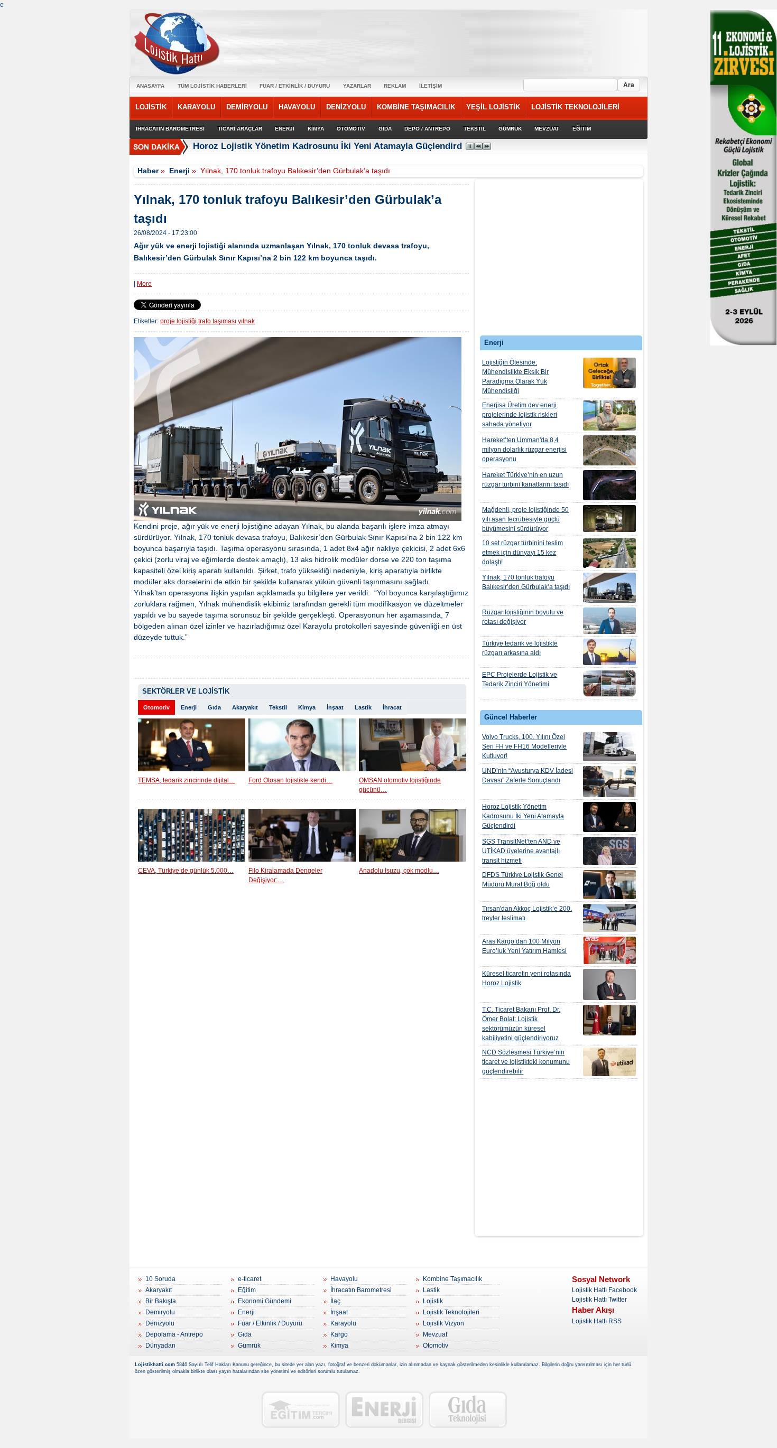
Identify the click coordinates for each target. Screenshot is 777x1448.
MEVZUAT (546, 129)
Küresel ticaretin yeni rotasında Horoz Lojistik (526, 978)
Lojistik (433, 1301)
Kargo (339, 1334)
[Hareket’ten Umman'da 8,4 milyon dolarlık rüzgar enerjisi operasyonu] (609, 450)
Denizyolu (159, 1323)
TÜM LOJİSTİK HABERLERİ (212, 86)
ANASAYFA (150, 86)
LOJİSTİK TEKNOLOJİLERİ (575, 107)
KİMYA (316, 129)
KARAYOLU (196, 107)
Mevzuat (435, 1334)
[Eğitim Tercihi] (301, 1409)
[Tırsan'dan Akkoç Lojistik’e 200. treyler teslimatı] (609, 918)
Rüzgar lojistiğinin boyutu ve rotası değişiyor (522, 617)
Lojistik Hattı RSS (597, 1321)
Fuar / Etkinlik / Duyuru (270, 1323)
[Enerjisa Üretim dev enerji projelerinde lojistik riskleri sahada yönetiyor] (609, 415)
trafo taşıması (217, 321)
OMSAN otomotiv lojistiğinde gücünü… (400, 785)
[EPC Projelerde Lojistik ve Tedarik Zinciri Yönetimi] (609, 683)
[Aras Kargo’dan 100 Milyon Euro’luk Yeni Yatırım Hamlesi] (609, 950)
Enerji (179, 170)
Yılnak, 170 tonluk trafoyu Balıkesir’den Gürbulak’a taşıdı (526, 582)
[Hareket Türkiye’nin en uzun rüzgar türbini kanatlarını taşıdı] (609, 485)
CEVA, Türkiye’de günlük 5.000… (186, 870)
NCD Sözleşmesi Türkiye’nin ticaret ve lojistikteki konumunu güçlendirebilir (526, 1062)
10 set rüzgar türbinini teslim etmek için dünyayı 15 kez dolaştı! (522, 552)
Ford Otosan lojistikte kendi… (290, 780)
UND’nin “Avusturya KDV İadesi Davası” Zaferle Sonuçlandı (527, 775)
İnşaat (335, 707)
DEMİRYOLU (246, 107)
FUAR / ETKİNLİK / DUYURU (295, 86)
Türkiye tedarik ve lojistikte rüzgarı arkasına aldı (520, 648)
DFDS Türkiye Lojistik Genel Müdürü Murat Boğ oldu (522, 879)
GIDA (385, 129)
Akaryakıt (245, 707)
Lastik (363, 707)
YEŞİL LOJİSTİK (493, 107)
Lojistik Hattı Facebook (604, 1290)
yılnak (246, 321)
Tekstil (278, 707)
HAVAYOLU (297, 107)
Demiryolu (160, 1312)
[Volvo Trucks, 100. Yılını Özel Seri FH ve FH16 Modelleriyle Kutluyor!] (609, 746)
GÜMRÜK (510, 129)
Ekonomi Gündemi (264, 1301)
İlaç (335, 1301)
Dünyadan (160, 1345)
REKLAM (395, 86)
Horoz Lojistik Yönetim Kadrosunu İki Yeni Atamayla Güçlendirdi (329, 146)
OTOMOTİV (351, 129)
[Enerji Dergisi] (384, 1409)
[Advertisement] (559, 260)
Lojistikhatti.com (155, 1364)
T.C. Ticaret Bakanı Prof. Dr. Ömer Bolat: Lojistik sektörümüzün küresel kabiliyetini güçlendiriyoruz (521, 1024)
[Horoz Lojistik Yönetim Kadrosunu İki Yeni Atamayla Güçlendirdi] (609, 817)
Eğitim (247, 1290)
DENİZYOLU (346, 107)
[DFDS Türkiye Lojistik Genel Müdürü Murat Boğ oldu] (609, 884)
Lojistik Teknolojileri (451, 1312)
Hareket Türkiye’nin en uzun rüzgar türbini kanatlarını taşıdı (525, 479)
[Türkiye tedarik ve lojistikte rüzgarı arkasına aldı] (609, 652)
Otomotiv (156, 707)
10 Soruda (160, 1279)
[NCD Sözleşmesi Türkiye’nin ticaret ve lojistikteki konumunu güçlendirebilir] (609, 1062)
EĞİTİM (581, 129)
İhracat (392, 707)
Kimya (307, 707)
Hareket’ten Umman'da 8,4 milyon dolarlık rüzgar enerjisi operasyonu (524, 449)
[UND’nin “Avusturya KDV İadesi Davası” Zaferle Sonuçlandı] (609, 781)
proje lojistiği (178, 321)
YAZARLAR (357, 86)
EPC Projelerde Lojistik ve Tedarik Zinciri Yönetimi (519, 679)
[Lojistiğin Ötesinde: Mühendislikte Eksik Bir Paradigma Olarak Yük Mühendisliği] (609, 373)
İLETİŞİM (430, 86)
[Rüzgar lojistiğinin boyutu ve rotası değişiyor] (609, 621)
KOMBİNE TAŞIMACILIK (416, 107)
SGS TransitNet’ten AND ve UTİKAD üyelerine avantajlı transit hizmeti (521, 851)
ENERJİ (284, 129)
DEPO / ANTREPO (427, 129)
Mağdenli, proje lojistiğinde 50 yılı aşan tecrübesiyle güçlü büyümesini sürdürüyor (525, 519)
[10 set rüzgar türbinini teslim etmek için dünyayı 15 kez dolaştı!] (609, 553)
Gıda (214, 707)
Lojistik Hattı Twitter (599, 1299)
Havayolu (344, 1279)
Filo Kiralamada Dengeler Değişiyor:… (285, 875)
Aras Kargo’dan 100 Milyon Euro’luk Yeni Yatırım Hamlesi (524, 946)
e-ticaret (249, 1279)
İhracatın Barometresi (361, 1290)
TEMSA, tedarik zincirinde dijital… (186, 780)
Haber (148, 170)
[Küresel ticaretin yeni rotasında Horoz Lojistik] (609, 984)
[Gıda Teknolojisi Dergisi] (468, 1409)
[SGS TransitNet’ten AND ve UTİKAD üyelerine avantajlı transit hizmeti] (609, 851)
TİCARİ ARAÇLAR (240, 129)
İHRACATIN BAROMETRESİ (170, 129)
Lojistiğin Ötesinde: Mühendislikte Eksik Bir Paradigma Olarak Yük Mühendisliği (515, 377)
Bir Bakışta (160, 1301)
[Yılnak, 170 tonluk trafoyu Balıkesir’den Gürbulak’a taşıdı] (609, 588)
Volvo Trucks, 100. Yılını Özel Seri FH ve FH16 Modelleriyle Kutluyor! (524, 746)
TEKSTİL (475, 129)
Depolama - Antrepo (174, 1334)
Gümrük (249, 1345)
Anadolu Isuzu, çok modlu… (399, 870)
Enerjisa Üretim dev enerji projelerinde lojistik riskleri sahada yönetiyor (519, 414)
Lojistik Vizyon (443, 1323)
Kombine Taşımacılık (452, 1279)
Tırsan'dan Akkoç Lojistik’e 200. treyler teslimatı (527, 913)
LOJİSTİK (150, 107)
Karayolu (343, 1323)
